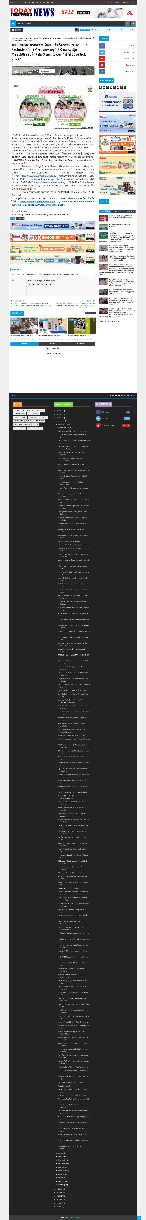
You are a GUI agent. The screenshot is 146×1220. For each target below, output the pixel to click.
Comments (129, 211)
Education (40, 421)
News (19, 23)
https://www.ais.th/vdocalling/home (47, 205)
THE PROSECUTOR (64, 428)
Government (33, 417)
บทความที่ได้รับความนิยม (105, 211)
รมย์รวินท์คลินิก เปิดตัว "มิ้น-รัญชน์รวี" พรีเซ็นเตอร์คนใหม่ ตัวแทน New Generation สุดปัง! (122, 258)
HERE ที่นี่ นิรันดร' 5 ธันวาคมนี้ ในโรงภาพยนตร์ (73, 1095)
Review (28, 23)
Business (40, 410)
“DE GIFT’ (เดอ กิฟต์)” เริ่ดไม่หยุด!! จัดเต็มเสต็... (73, 792)
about (117, 2)
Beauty (35, 424)
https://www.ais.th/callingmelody (38, 176)
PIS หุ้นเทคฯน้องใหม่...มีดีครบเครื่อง (69, 873)
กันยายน (61, 1156)
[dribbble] (36, 2)
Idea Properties (20, 417)
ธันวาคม (61, 421)
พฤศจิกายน (62, 424)
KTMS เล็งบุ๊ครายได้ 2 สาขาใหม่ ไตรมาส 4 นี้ (73, 1067)
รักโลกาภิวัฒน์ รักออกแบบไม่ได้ (21, 336)
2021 (58, 1196)
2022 (58, 1192)
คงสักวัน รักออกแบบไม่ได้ (77, 336)
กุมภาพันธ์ (61, 1181)
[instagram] (48, 2)
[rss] (40, 2)
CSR (29, 414)
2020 (58, 1199)
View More (91, 313)
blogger (24, 344)
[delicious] (51, 2)
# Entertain (20, 219)
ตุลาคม (60, 1153)
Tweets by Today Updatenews (109, 321)
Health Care (18, 421)
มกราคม (61, 1185)
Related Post (17, 313)
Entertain (20, 38)
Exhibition (18, 424)
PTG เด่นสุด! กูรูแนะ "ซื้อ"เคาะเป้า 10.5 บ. (71, 735)
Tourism (44, 417)
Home (110, 2)
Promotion (30, 421)
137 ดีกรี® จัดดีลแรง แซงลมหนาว (69, 541)
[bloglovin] (33, 2)
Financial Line (62, 30)
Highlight (117, 211)
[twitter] (25, 2)
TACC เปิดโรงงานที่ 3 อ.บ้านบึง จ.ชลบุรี (71, 1082)
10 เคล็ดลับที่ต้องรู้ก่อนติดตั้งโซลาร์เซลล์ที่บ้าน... (73, 1022)
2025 (58, 414)
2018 (58, 1207)
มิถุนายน (61, 1167)
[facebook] (22, 2)
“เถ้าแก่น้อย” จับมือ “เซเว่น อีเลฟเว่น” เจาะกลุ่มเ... (74, 545)
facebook (80, 344)
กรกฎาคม (61, 1163)
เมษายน (61, 1174)
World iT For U (19, 414)
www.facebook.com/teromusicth (37, 201)
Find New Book (19, 428)
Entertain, (40, 64)
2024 (58, 418)
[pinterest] (29, 2)
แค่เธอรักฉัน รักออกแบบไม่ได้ (49, 336)
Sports (36, 414)
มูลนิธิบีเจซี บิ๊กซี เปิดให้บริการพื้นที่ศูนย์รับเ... (72, 690)
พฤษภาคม (61, 1171)
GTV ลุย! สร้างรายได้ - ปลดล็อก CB (69, 888)
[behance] (44, 2)
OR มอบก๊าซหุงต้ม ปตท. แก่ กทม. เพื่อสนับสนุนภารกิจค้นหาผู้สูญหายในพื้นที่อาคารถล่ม (121, 292)
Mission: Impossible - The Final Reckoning (72, 431)
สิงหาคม (61, 1160)
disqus (52, 344)
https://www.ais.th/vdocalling (49, 182)
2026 (58, 411)
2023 (58, 1189)
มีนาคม (61, 1178)
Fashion (27, 424)
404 (132, 2)
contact (125, 2)
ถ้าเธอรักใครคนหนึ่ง (64, 1086)
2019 (58, 1203)
